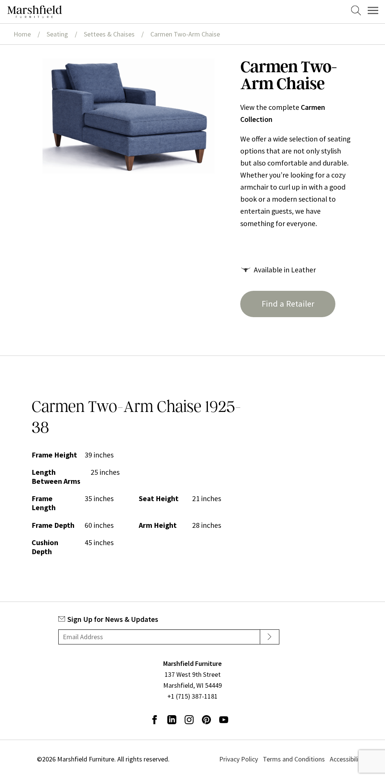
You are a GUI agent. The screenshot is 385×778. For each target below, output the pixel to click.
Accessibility (347, 759)
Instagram (189, 719)
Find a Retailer (288, 303)
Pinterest (206, 719)
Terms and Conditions (294, 759)
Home (22, 34)
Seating (57, 34)
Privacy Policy (238, 759)
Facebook (154, 719)
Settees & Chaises (109, 34)
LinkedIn (171, 719)
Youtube (223, 719)
